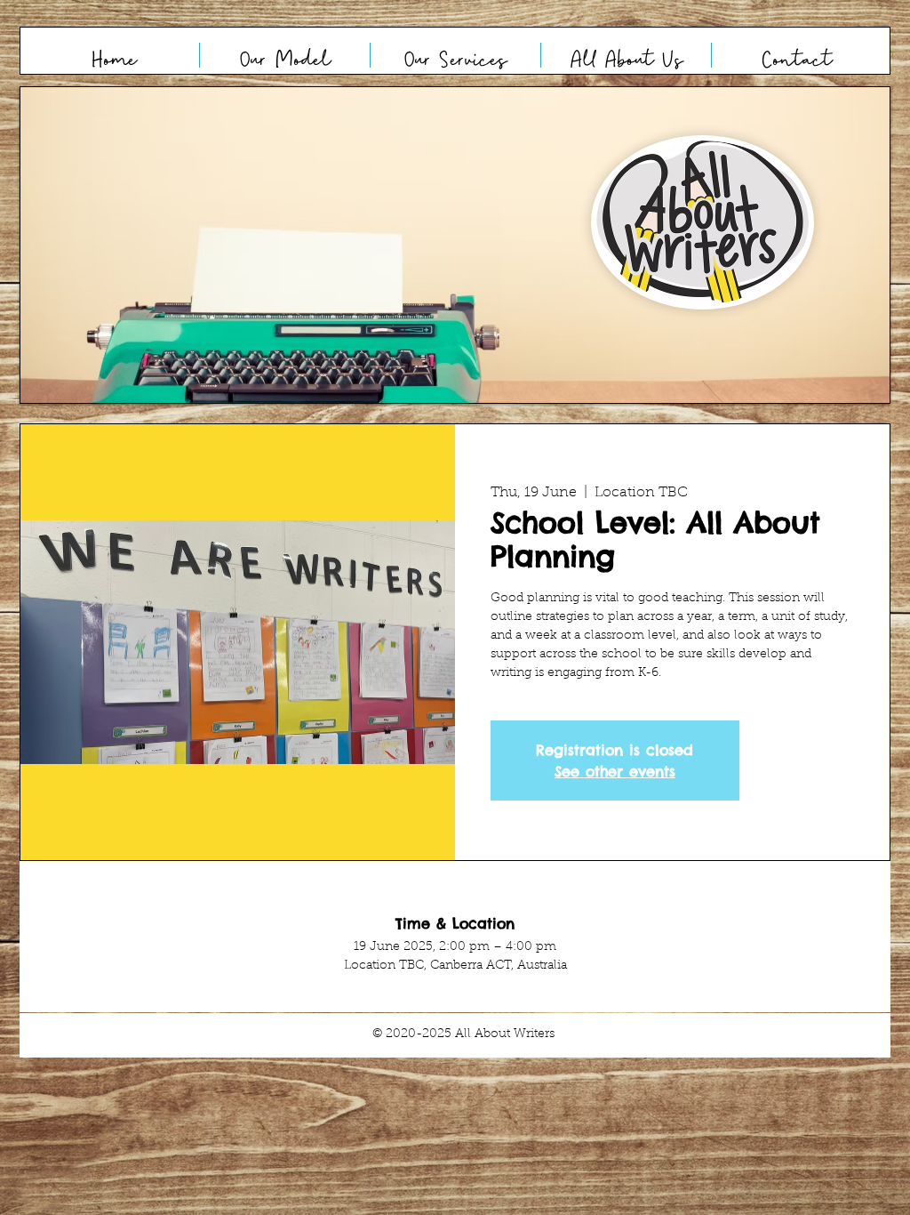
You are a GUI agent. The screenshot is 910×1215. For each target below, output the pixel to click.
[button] (455, 245)
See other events (615, 771)
